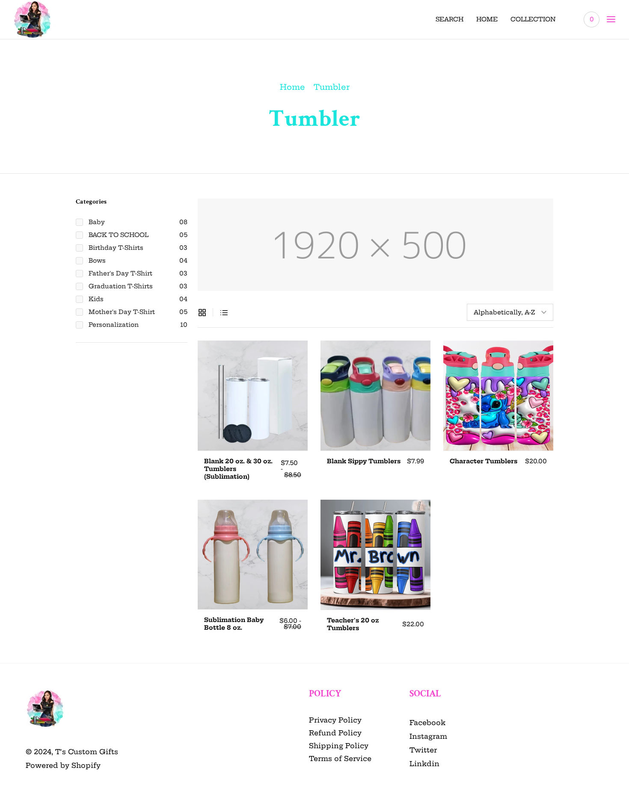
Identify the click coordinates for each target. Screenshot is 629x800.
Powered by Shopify (63, 765)
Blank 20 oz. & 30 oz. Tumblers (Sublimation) (238, 468)
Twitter (423, 750)
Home (292, 87)
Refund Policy (335, 733)
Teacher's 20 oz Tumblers (353, 624)
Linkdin (424, 763)
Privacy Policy (335, 720)
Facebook (427, 722)
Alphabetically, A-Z (504, 312)
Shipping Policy (338, 745)
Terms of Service (340, 758)
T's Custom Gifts (86, 751)
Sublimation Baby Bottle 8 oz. (234, 623)
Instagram (428, 736)
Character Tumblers (483, 461)
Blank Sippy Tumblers (364, 461)
